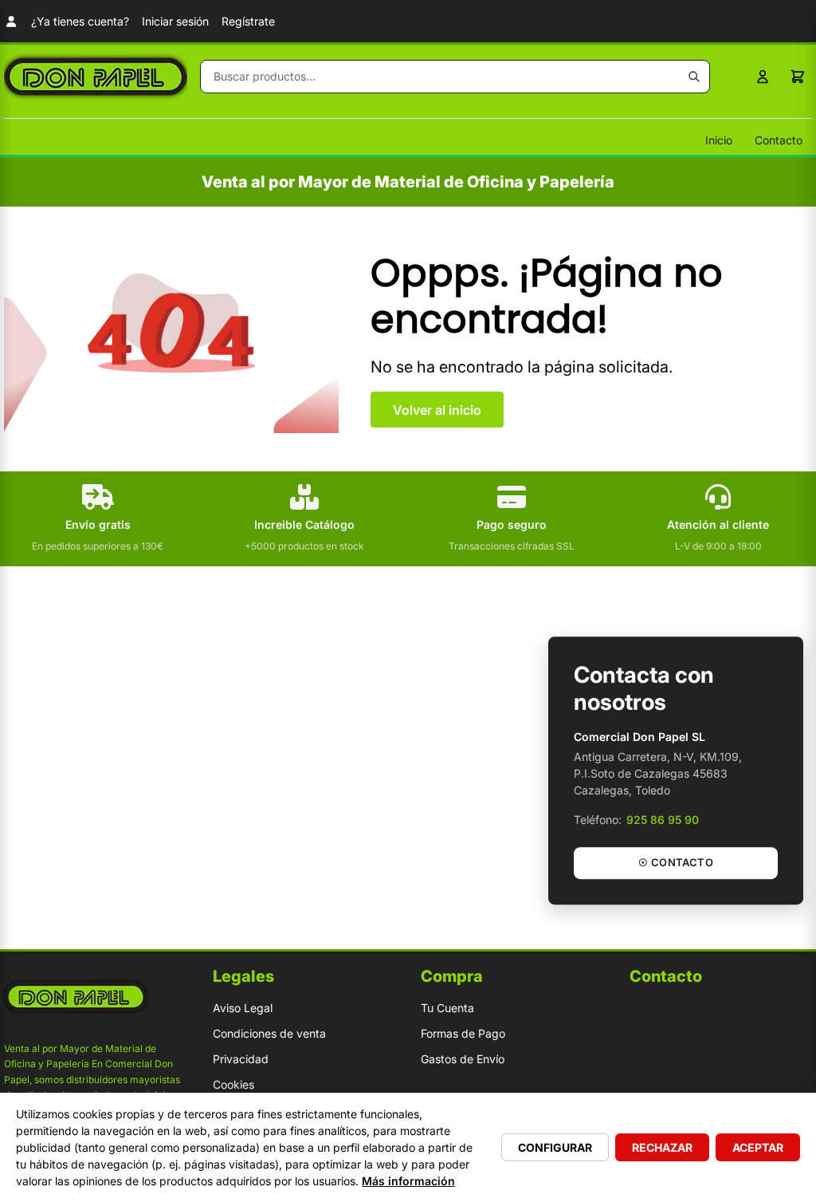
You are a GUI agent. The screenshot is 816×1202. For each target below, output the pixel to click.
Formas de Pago (463, 1033)
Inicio (718, 140)
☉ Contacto (675, 863)
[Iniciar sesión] (762, 76)
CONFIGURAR (555, 1147)
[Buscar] (694, 76)
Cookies (233, 1084)
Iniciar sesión (175, 21)
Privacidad (241, 1059)
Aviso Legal (243, 1008)
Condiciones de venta (269, 1033)
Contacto (778, 140)
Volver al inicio (437, 410)
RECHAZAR (662, 1147)
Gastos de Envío (462, 1059)
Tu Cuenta (447, 1008)
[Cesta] (797, 76)
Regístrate (248, 21)
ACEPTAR (757, 1147)
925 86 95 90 (662, 820)
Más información (408, 1181)
